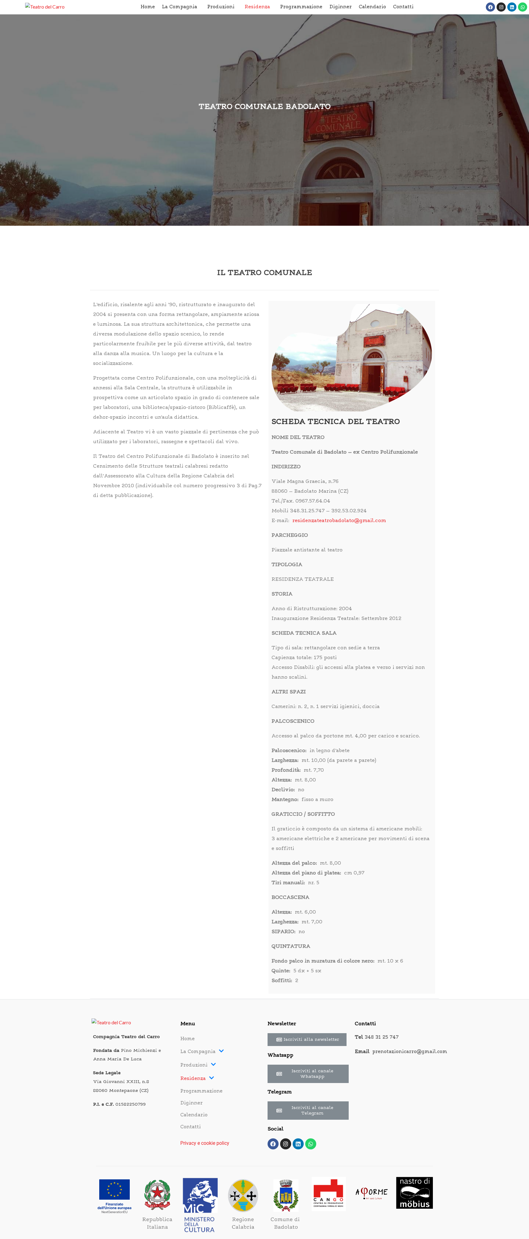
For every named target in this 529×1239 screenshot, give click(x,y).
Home (148, 7)
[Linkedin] (511, 7)
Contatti (403, 7)
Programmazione (301, 7)
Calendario (372, 7)
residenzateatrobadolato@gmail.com (339, 521)
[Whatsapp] (522, 7)
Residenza (257, 7)
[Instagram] (501, 7)
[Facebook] (490, 7)
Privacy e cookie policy (204, 1143)
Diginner (340, 7)
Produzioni (220, 7)
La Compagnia (179, 7)
